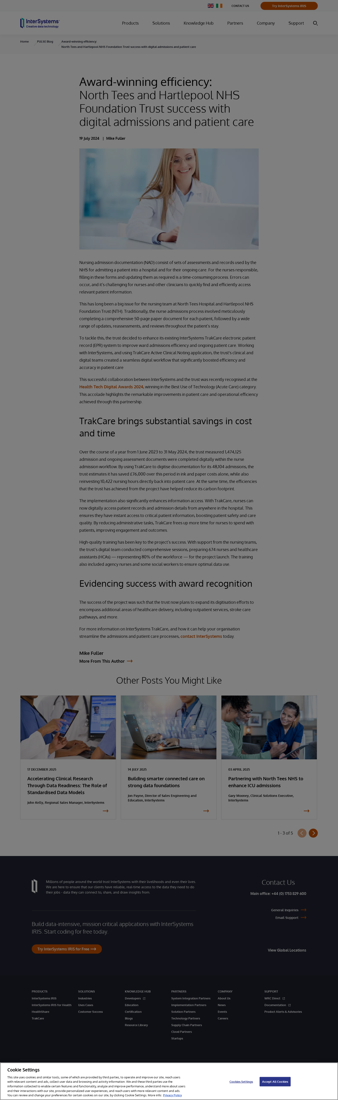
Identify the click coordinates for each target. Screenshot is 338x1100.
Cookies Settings (241, 1081)
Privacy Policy (172, 1095)
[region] (169, 1081)
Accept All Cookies (275, 1081)
